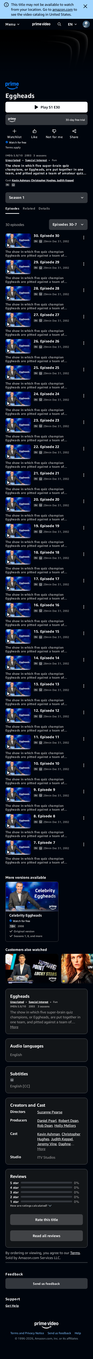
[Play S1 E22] (18, 452)
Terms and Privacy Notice (27, 1333)
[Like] (34, 131)
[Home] (41, 24)
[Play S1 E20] (18, 504)
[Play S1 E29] (18, 267)
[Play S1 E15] (18, 636)
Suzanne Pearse (49, 1112)
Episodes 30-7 (65, 224)
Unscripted (13, 160)
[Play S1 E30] (18, 241)
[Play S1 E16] (18, 610)
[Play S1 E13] (18, 689)
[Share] (74, 131)
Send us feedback (59, 1333)
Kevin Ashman (21, 180)
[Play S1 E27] (18, 320)
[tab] (12, 208)
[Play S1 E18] (18, 557)
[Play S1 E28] (18, 293)
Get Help (12, 1305)
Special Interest (36, 160)
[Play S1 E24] (18, 399)
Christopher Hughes (43, 180)
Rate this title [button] (46, 1219)
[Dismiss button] (85, 6)
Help (78, 1333)
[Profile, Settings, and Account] (86, 24)
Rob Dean (45, 1125)
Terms (75, 1253)
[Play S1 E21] (18, 478)
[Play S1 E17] (18, 584)
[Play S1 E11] (18, 742)
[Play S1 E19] (18, 531)
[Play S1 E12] (18, 715)
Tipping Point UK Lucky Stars (31, 968)
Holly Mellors (65, 1125)
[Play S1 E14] (18, 663)
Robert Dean (68, 1120)
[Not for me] (54, 131)
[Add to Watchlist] (14, 131)
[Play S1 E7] (18, 847)
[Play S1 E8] (18, 821)
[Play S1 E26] (18, 346)
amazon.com (62, 9)
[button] (46, 107)
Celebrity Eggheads (32, 896)
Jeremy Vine (47, 1144)
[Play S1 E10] (18, 768)
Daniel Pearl (47, 1120)
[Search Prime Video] (59, 24)
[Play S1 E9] (18, 795)
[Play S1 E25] (18, 373)
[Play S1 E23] (18, 425)
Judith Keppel (65, 180)
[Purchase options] (84, 237)
